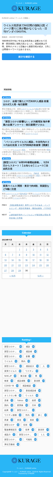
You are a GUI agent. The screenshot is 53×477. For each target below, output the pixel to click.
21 (12, 265)
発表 (34, 420)
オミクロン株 (12, 395)
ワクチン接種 (12, 415)
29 (19, 270)
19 (47, 260)
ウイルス (16, 150)
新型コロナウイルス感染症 (13, 356)
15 (19, 260)
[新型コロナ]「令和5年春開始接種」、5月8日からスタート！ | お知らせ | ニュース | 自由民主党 (26, 165)
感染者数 (23, 380)
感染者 (31, 351)
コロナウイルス (27, 109)
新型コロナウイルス (13, 346)
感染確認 (29, 385)
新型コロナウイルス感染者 (28, 434)
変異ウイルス (12, 371)
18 (40, 260)
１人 (45, 434)
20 (5, 265)
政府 (36, 400)
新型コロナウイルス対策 (13, 439)
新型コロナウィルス (13, 351)
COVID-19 (11, 385)
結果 (8, 410)
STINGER (31, 473)
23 (26, 265)
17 (33, 260)
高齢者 (36, 173)
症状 (27, 424)
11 (40, 254)
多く (42, 415)
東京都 (25, 376)
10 (33, 254)
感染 (37, 109)
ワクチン (31, 371)
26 (47, 265)
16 (26, 260)
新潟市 (43, 429)
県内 (25, 361)
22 (19, 265)
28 (12, 270)
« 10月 (13, 276)
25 (40, 265)
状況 (21, 420)
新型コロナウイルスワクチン (26, 410)
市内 (29, 415)
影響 (30, 356)
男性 (49, 150)
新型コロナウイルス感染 (13, 366)
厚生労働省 (11, 444)
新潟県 (39, 380)
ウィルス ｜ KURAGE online (26, 468)
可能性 (31, 439)
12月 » (40, 276)
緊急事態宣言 (12, 429)
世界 (29, 429)
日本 (36, 405)
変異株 (22, 405)
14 (12, 260)
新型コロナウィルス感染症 (13, 390)
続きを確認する (26, 56)
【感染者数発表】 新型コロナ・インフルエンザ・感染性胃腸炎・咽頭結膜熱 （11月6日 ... (30, 208)
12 (47, 254)
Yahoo (22, 400)
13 (5, 260)
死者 (8, 420)
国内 (22, 194)
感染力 (9, 434)
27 (5, 270)
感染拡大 (32, 366)
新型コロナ (11, 424)
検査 (8, 380)
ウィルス (31, 395)
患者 (8, 400)
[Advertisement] (26, 73)
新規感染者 (33, 390)
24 (33, 265)
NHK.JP (10, 376)
